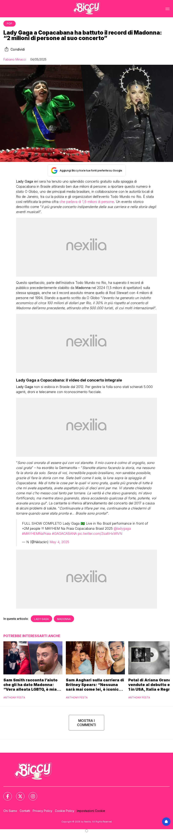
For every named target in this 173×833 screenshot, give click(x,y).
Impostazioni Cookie (91, 811)
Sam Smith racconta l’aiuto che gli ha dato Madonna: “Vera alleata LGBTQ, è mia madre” (30, 685)
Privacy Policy (42, 811)
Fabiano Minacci (14, 59)
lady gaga (41, 619)
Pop (9, 23)
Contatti (25, 811)
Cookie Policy (64, 811)
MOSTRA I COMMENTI (86, 722)
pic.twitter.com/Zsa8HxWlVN (100, 533)
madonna (64, 619)
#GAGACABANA (64, 533)
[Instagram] (30, 793)
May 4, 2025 (59, 542)
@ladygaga (122, 528)
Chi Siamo (10, 811)
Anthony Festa (14, 697)
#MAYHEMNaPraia (36, 533)
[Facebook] (5, 793)
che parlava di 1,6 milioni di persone (86, 201)
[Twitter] (17, 793)
